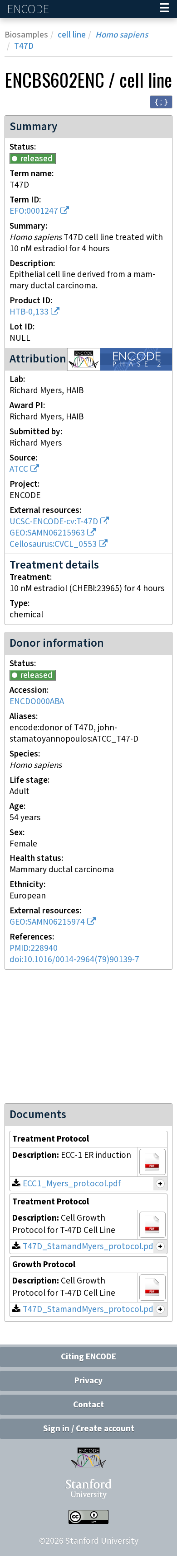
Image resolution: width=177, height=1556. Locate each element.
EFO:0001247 (34, 211)
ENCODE (29, 9)
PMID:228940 (34, 948)
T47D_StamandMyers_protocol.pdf (89, 1246)
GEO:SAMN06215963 (47, 533)
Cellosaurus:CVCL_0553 (53, 544)
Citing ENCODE (88, 1357)
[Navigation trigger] (164, 9)
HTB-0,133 (29, 312)
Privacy (88, 1381)
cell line (72, 35)
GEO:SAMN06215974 (47, 922)
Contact (88, 1404)
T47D (24, 46)
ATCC (19, 469)
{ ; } (161, 101)
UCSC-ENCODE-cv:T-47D (54, 521)
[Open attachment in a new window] (152, 1162)
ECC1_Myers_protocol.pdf (72, 1183)
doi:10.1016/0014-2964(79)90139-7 (74, 959)
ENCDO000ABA (37, 701)
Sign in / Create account (88, 1428)
